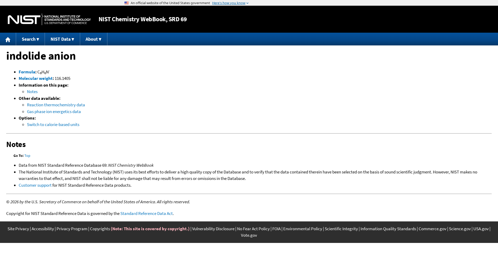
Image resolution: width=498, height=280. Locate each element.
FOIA (276, 229)
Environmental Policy (302, 229)
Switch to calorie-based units (53, 124)
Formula (27, 72)
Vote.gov (249, 235)
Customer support (35, 185)
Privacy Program (72, 229)
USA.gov (481, 229)
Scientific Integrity (341, 229)
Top (27, 155)
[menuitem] (8, 39)
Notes (32, 91)
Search (29, 39)
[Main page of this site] (8, 39)
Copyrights (100, 229)
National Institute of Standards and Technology (49, 19)
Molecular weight (36, 78)
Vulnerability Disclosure (213, 229)
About (92, 39)
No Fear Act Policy (253, 229)
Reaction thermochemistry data (56, 105)
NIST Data (61, 39)
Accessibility (43, 229)
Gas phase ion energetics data (54, 111)
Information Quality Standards (388, 229)
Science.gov (460, 229)
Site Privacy (18, 229)
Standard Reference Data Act (146, 213)
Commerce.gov (432, 229)
